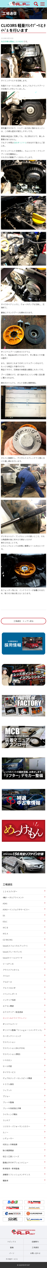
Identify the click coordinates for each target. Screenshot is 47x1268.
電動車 (5, 1180)
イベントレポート (10, 994)
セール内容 (7, 1066)
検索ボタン (36, 4)
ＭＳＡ (5, 933)
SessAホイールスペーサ (12, 957)
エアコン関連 (8, 1006)
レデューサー (8, 1138)
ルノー (5, 1132)
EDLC (5, 921)
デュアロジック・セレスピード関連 (17, 1078)
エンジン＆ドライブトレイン (14, 1018)
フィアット (7, 1090)
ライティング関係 (10, 1114)
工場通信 (9, 13)
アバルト (6, 975)
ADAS (5, 903)
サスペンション (9, 1042)
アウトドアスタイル (11, 969)
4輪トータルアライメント (13, 897)
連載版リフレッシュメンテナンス (16, 1174)
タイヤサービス (9, 1072)
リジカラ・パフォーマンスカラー (16, 1126)
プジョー (6, 1096)
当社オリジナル (20, 142)
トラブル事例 (8, 1084)
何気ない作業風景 (10, 1144)
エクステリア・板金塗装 (13, 1012)
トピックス (11, 1241)
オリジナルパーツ (10, 1024)
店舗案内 (35, 1241)
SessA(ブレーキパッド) (12, 951)
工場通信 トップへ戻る (23, 621)
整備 (11, 1247)
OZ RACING (7, 939)
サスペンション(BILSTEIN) (14, 1048)
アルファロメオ (9, 987)
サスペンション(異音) (11, 1054)
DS (4, 915)
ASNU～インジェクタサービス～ (16, 909)
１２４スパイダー (10, 891)
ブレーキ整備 (8, 1102)
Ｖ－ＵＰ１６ (8, 963)
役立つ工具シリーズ (11, 1156)
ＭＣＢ (5, 927)
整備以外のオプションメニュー (15, 1162)
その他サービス (12, 1259)
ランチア (6, 1120)
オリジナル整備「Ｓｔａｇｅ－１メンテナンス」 (23, 1030)
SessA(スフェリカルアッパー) (15, 945)
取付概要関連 (8, 1150)
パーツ (11, 1253)
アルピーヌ (7, 981)
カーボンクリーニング (12, 1036)
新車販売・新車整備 (11, 1168)
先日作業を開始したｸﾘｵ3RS (12, 41)
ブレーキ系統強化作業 (12, 1108)
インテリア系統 (9, 1000)
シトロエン (7, 1060)
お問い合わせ (35, 1253)
